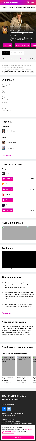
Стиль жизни (6, 415)
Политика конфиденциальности (11, 421)
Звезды (19, 7)
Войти (32, 2)
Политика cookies (27, 423)
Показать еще (6, 155)
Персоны (12, 7)
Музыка (15, 415)
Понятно (18, 437)
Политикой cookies (8, 433)
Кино (24, 7)
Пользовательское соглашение (11, 423)
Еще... (32, 72)
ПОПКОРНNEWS (14, 395)
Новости (5, 7)
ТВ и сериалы (18, 413)
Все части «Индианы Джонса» (15, 354)
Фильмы (12, 26)
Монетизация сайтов (8, 419)
